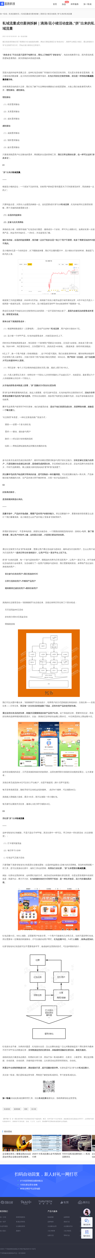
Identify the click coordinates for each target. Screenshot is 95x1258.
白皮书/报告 (4, 1226)
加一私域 (87, 4)
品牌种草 (67, 1217)
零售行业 (67, 1235)
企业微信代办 (68, 1226)
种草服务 (75, 4)
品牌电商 (51, 1221)
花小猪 (33, 1109)
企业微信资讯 (20, 1226)
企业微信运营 (52, 1226)
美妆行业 (67, 1221)
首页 (55, 4)
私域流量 (16, 172)
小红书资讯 (67, 1231)
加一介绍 (3, 1217)
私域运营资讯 (20, 1221)
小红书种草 (51, 1231)
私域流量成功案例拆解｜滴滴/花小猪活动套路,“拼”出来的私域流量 (46, 13)
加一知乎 (3, 1221)
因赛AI (18, 1231)
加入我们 (3, 1231)
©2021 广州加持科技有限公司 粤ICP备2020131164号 (18, 1249)
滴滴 (25, 1109)
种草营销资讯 (20, 1217)
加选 (64, 4)
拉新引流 (51, 1235)
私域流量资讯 (14, 13)
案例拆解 (17, 1109)
